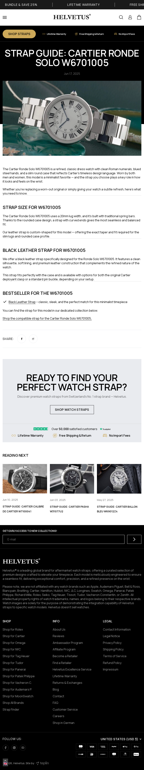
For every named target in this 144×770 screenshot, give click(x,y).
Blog (56, 689)
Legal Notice (111, 636)
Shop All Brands (13, 703)
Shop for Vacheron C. (17, 683)
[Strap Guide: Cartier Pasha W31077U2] (72, 479)
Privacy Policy (112, 643)
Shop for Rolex (13, 629)
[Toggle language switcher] (5, 761)
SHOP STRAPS (19, 34)
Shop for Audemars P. (17, 689)
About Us (59, 629)
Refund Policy (112, 663)
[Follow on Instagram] (14, 748)
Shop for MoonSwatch (18, 696)
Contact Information (117, 629)
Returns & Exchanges (67, 683)
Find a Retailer (62, 663)
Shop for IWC (12, 649)
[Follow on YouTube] (23, 748)
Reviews (58, 636)
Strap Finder (11, 709)
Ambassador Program (68, 643)
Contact (58, 696)
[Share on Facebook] (21, 338)
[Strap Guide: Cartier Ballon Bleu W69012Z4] (119, 479)
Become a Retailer (65, 656)
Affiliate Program (64, 649)
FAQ (55, 703)
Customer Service (65, 709)
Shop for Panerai (14, 669)
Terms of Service (115, 656)
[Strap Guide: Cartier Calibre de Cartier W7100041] (25, 479)
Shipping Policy (113, 649)
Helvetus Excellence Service (72, 669)
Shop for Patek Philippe (19, 676)
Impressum (110, 669)
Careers (58, 716)
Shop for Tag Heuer (16, 656)
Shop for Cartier (14, 636)
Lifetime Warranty (65, 676)
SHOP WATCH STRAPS (72, 410)
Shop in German (63, 723)
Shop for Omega (14, 643)
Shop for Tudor (13, 663)
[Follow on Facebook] (6, 748)
